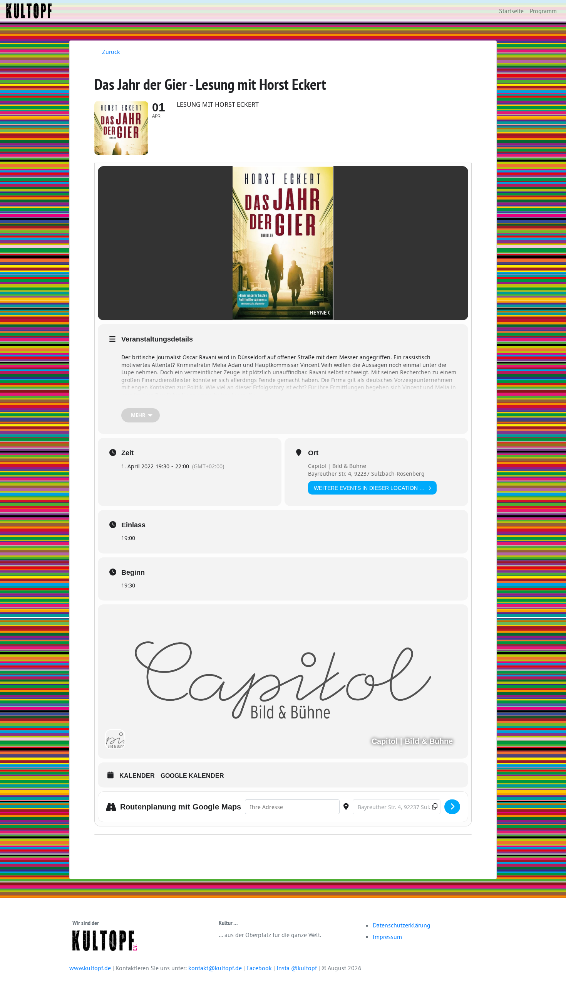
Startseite (511, 11)
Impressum (387, 937)
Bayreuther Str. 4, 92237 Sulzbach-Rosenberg (366, 473)
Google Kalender (192, 775)
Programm (543, 11)
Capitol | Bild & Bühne (337, 465)
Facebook (259, 968)
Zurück (111, 52)
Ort (313, 452)
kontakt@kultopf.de (215, 968)
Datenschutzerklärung (401, 925)
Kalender (137, 775)
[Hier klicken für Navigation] (452, 806)
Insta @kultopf (297, 968)
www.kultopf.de (90, 968)
